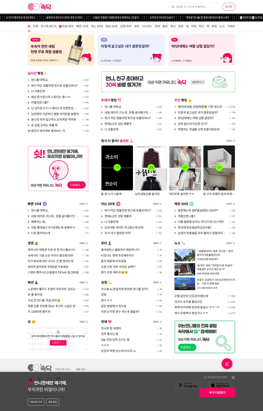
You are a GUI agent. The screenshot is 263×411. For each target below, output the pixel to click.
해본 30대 (111, 26)
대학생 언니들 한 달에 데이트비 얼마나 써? (202, 17)
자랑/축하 (68, 26)
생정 (180, 26)
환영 (214, 26)
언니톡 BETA (48, 26)
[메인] (39, 7)
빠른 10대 (82, 26)
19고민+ (147, 26)
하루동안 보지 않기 (217, 377)
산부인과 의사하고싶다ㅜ (157, 17)
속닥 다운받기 (217, 392)
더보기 (229, 141)
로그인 (228, 6)
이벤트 (231, 26)
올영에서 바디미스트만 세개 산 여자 (59, 17)
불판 (165, 26)
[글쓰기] (227, 363)
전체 (35, 26)
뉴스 (222, 26)
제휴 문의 (81, 369)
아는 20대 (97, 26)
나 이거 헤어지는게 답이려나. (15, 17)
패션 (173, 26)
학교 (201, 26)
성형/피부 (126, 26)
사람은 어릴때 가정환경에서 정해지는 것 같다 (110, 17)
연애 (157, 26)
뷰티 (137, 26)
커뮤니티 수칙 (62, 369)
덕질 (193, 26)
